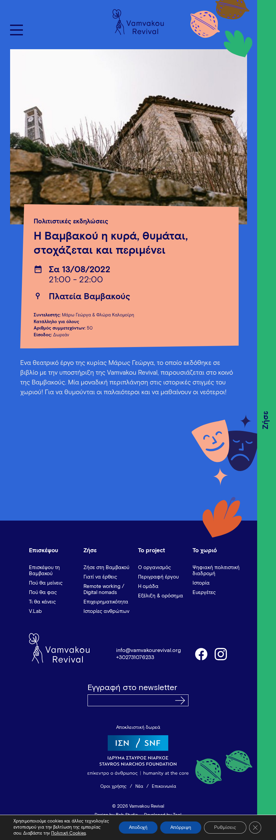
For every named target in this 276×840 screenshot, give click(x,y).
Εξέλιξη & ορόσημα (160, 595)
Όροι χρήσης (113, 786)
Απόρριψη (180, 827)
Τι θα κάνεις (42, 601)
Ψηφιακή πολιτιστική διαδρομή (216, 570)
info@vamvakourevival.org (148, 650)
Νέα (139, 786)
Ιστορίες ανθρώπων (106, 611)
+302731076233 (135, 657)
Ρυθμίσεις (225, 827)
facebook (201, 653)
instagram (221, 653)
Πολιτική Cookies (68, 833)
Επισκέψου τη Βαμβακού (44, 570)
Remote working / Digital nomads (103, 589)
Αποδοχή (138, 827)
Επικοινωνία (164, 786)
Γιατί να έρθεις (100, 577)
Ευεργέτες (204, 592)
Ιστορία (201, 583)
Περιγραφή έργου (158, 577)
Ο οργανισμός (154, 567)
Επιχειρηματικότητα (105, 601)
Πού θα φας (43, 592)
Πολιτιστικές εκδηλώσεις (71, 221)
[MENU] (16, 30)
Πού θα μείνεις (46, 583)
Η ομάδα (148, 586)
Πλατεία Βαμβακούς (89, 296)
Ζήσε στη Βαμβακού (106, 567)
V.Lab (35, 611)
